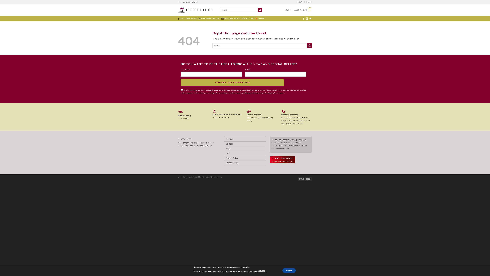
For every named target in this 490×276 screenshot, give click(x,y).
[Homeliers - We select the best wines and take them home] (197, 10)
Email (248, 69)
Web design (183, 177)
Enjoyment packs (210, 18)
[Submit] (260, 10)
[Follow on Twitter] (310, 19)
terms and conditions (221, 90)
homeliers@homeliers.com (201, 146)
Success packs (232, 18)
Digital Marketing (199, 177)
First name (185, 69)
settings (261, 270)
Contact (229, 144)
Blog (228, 153)
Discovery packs (188, 18)
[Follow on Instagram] (307, 19)
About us (229, 139)
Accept (289, 270)
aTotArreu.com (216, 177)
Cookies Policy (232, 163)
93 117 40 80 (183, 146)
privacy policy (209, 90)
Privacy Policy (232, 158)
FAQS (228, 148)
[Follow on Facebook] (304, 19)
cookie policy (239, 90)
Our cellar (247, 18)
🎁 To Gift (260, 18)
